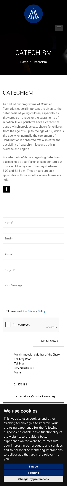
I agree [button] (33, 466)
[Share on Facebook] (6, 190)
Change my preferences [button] (33, 479)
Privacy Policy (37, 311)
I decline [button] (33, 472)
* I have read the (26, 311)
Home (24, 62)
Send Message (48, 341)
